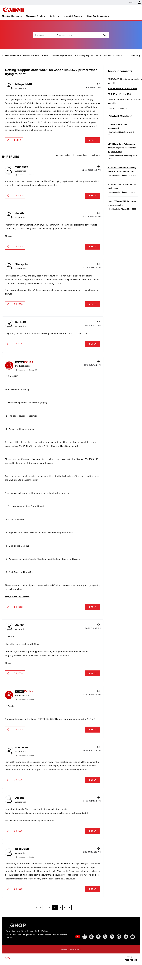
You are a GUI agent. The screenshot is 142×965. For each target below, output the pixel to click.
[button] (109, 459)
